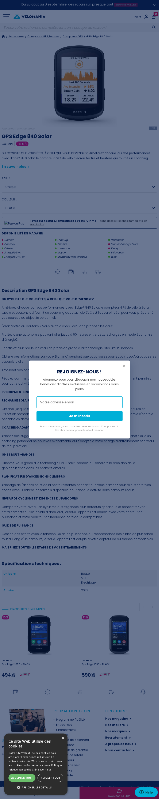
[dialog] (36, 764)
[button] (35, 788)
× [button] (62, 738)
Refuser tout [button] (50, 778)
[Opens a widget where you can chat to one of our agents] (146, 792)
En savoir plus (42, 769)
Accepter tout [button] (22, 778)
